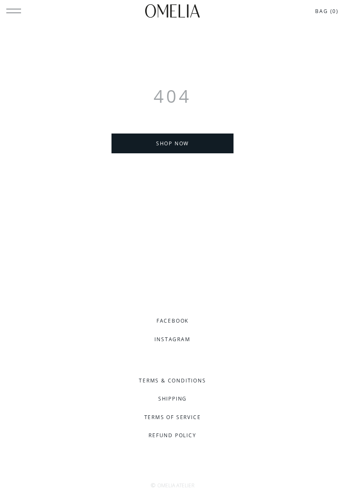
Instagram (172, 339)
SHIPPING (172, 398)
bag (327, 11)
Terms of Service (172, 417)
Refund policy (172, 435)
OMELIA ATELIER (175, 485)
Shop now (172, 143)
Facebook (172, 320)
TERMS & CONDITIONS (172, 380)
